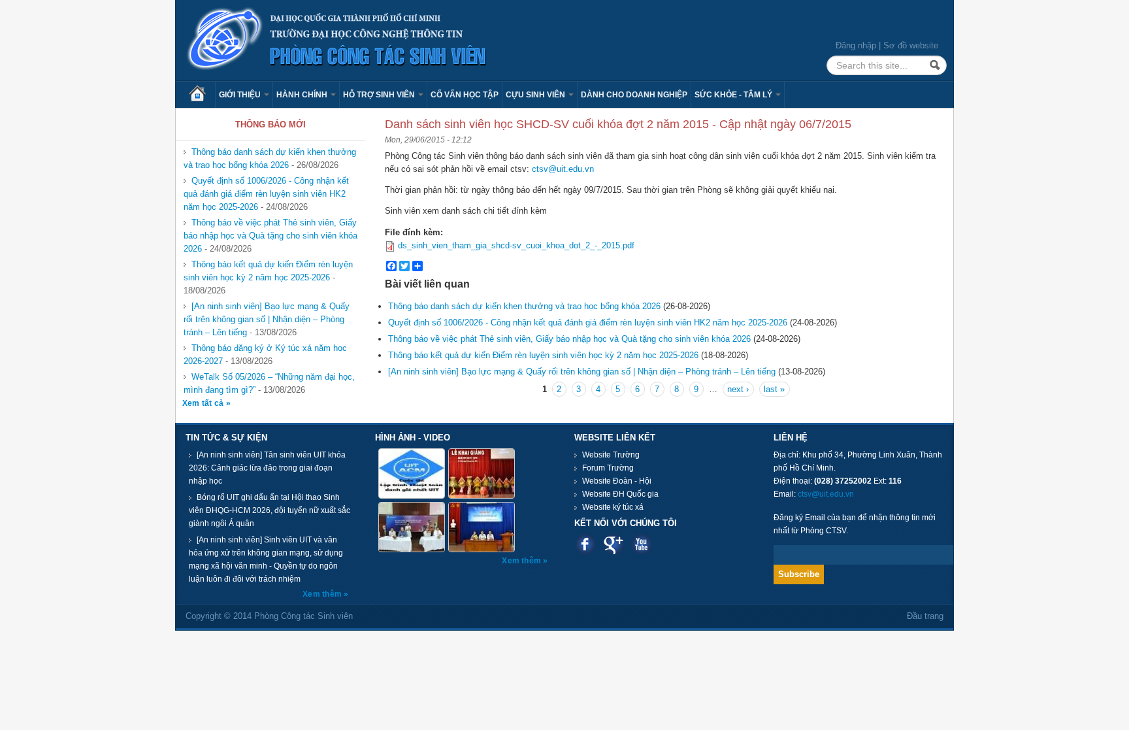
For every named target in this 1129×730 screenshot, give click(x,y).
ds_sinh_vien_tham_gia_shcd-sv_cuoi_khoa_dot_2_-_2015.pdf (516, 245)
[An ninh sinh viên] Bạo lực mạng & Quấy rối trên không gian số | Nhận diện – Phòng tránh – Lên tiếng (267, 319)
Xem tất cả (204, 403)
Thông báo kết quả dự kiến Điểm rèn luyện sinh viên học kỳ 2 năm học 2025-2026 (268, 270)
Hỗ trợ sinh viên (380, 94)
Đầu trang (925, 616)
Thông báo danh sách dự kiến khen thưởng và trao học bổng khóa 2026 (270, 158)
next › (738, 389)
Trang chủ (202, 95)
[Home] (337, 39)
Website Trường (611, 454)
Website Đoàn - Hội (616, 481)
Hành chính (302, 94)
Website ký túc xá (613, 507)
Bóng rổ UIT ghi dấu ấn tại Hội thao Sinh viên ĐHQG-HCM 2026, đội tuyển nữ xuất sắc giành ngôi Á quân (269, 510)
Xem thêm (323, 594)
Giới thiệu (241, 94)
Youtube (641, 544)
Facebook (585, 544)
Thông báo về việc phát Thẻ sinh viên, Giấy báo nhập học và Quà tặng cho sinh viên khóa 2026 (270, 236)
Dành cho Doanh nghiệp (634, 94)
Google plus (613, 544)
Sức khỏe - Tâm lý (734, 94)
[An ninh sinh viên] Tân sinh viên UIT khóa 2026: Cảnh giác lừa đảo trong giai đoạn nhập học (267, 468)
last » (774, 389)
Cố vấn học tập (465, 94)
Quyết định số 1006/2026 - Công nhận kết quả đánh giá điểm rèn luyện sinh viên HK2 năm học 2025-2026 (266, 194)
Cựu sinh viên (536, 94)
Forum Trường (608, 468)
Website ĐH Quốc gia (620, 494)
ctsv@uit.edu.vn (563, 169)
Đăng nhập (856, 45)
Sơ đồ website (910, 45)
